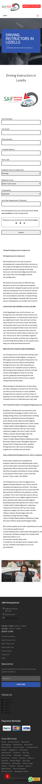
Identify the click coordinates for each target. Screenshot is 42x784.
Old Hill (22, 758)
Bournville (28, 745)
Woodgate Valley (21, 771)
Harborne (16, 753)
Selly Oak (26, 761)
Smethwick (6, 763)
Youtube (7, 710)
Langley (26, 755)
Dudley (4, 750)
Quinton (5, 761)
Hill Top (26, 753)
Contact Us (5, 654)
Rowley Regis (15, 761)
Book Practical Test (8, 640)
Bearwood (25, 742)
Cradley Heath (32, 747)
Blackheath (17, 745)
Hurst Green (6, 755)
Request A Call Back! (31, 6)
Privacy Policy (7, 651)
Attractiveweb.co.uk (21, 780)
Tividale (12, 766)
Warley (28, 766)
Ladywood (17, 755)
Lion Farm (5, 758)
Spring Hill (16, 763)
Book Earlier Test (8, 647)
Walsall (20, 766)
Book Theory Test (8, 643)
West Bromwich (19, 769)
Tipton (4, 766)
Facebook (7, 700)
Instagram (7, 713)
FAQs (4, 658)
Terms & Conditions (8, 636)
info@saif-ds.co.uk (11, 618)
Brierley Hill (6, 747)
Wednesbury (6, 769)
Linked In (7, 708)
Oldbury (31, 758)
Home (8, 46)
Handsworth (6, 753)
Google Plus (8, 702)
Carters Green (18, 747)
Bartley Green (13, 742)
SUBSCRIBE (21, 684)
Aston (4, 742)
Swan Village (28, 763)
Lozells (14, 758)
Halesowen (24, 750)
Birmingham (6, 745)
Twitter (7, 705)
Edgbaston (13, 750)
